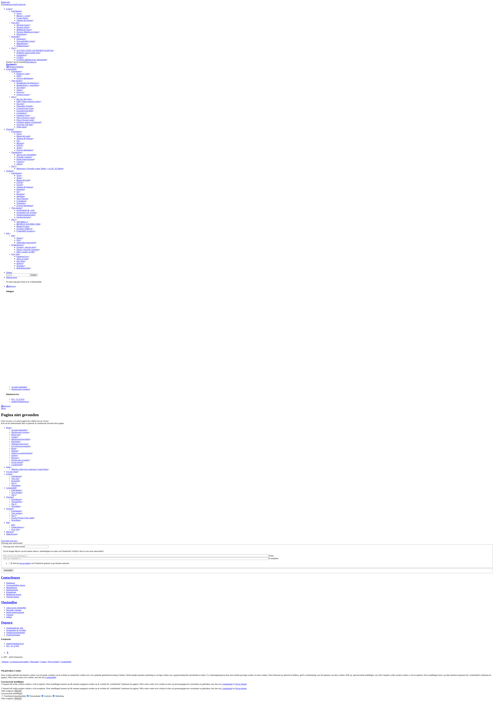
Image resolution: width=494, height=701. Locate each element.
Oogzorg (6, 622)
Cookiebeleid (65, 662)
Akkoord (18, 691)
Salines (9, 617)
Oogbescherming (13, 635)
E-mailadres (273, 558)
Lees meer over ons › (9, 541)
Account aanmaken (19, 387)
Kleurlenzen (11, 592)
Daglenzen (10, 583)
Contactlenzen (10, 577)
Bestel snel (5, 2)
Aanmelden (8, 570)
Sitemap (5, 662)
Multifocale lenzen (13, 594)
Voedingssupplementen (15, 632)
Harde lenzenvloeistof (15, 612)
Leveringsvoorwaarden (19, 662)
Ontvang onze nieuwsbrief (14, 546)
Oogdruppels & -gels (14, 628)
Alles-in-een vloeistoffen (16, 608)
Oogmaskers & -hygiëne (16, 630)
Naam (271, 556)
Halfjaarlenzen (12, 590)
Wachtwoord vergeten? (20, 389)
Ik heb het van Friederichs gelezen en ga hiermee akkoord (40, 563)
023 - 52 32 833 (17, 399)
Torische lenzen (12, 597)
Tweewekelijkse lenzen (15, 585)
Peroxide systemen (13, 610)
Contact (43, 662)
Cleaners (9, 615)
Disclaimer (34, 662)
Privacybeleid (53, 662)
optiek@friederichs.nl (20, 401)
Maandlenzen (11, 587)
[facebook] (7, 653)
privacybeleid (24, 563)
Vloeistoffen (9, 602)
